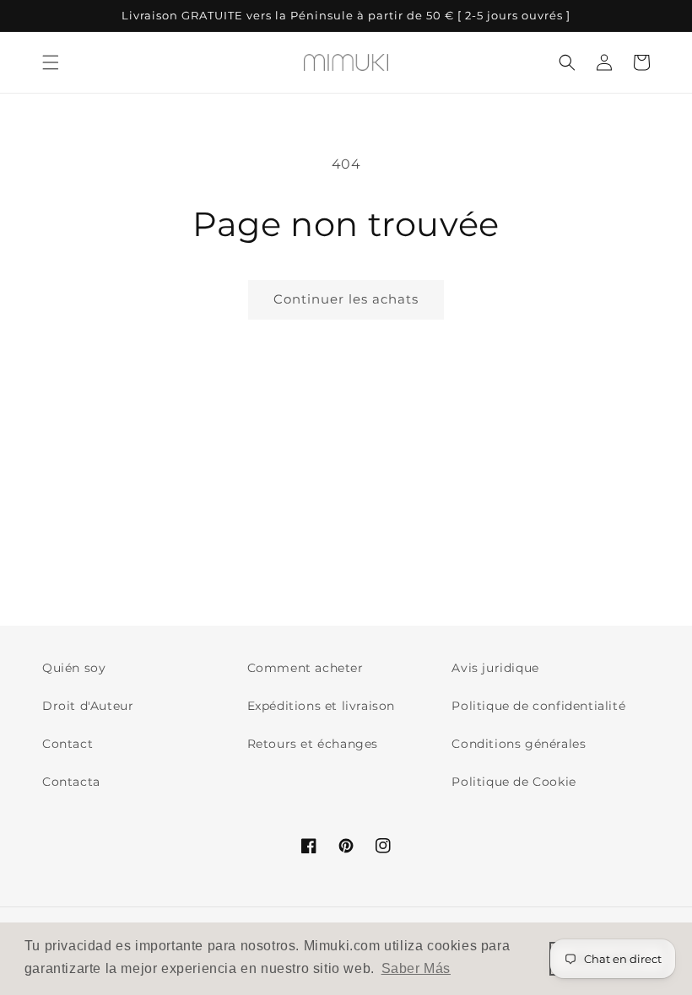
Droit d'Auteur (87, 705)
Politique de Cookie (513, 781)
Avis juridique (494, 667)
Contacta (71, 781)
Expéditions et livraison (321, 705)
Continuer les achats (346, 299)
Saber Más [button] (416, 968)
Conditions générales (518, 743)
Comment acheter (305, 667)
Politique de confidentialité (538, 705)
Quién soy (73, 667)
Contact (67, 743)
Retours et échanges (312, 743)
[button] (50, 62)
